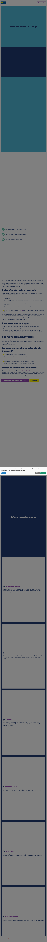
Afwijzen (37, 472)
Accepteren (42, 472)
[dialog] (23, 471)
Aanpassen (3, 472)
